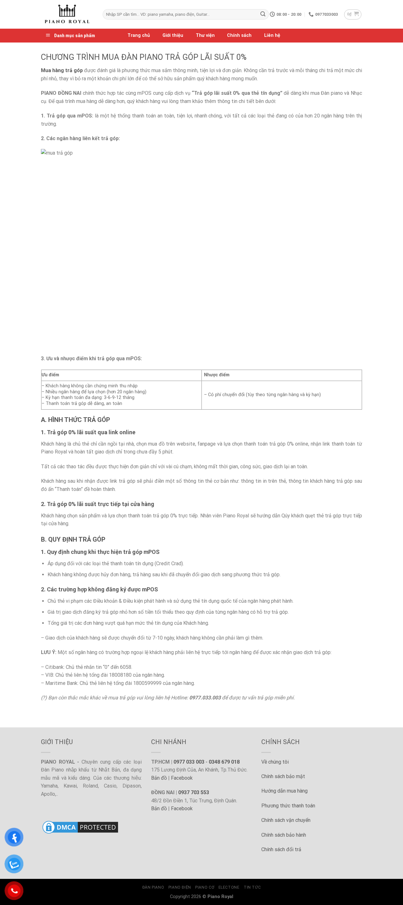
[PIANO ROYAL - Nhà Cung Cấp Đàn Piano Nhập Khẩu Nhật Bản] (67, 14)
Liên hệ (272, 35)
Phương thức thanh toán (288, 806)
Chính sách (239, 35)
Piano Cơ (204, 887)
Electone (229, 887)
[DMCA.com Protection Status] (80, 827)
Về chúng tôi (275, 762)
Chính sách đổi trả (281, 849)
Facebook (182, 778)
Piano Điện (179, 887)
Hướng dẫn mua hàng (284, 791)
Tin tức (252, 887)
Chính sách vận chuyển (285, 820)
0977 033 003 (188, 762)
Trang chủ (139, 35)
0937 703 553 (193, 792)
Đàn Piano (153, 887)
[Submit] (263, 14)
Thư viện (205, 35)
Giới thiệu (172, 35)
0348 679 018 (224, 762)
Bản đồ (159, 778)
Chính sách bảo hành (283, 835)
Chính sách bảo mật (283, 776)
